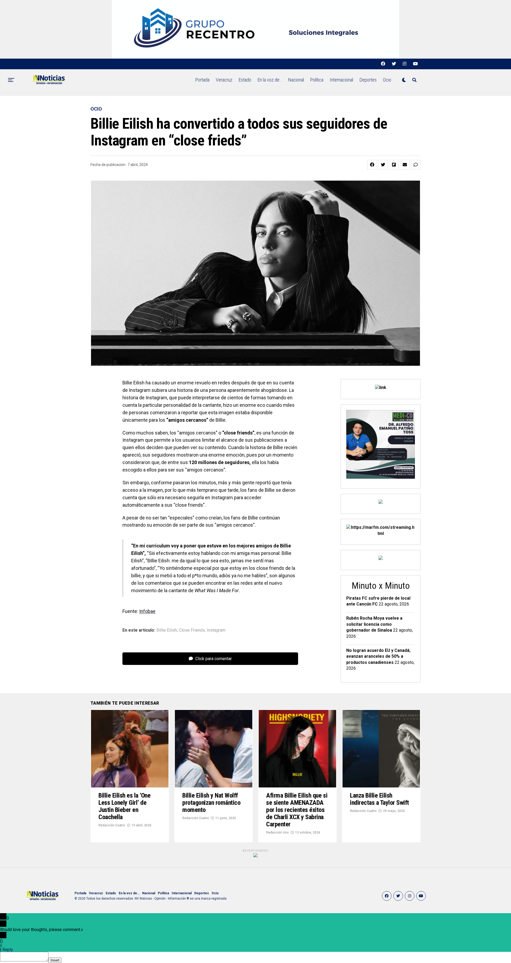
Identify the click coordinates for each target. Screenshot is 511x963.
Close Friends (192, 630)
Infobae (147, 611)
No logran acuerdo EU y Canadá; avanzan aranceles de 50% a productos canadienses (378, 656)
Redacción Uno (277, 832)
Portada (202, 80)
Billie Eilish (166, 630)
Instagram (216, 630)
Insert (55, 960)
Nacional (296, 80)
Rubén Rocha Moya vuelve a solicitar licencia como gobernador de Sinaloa (374, 624)
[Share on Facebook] (372, 164)
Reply (7, 949)
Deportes (368, 80)
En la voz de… (270, 80)
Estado (245, 80)
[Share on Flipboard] (394, 164)
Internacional (341, 80)
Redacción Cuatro (111, 825)
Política (316, 80)
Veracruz (224, 80)
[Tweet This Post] (383, 164)
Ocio (387, 80)
